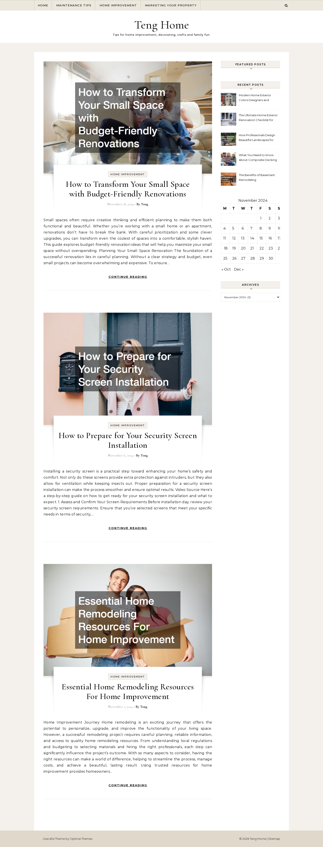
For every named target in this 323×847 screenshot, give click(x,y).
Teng (144, 204)
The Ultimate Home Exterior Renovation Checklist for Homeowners (258, 118)
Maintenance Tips (73, 5)
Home (43, 5)
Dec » (239, 269)
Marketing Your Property (171, 5)
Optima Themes (81, 838)
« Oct (226, 269)
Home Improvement (118, 5)
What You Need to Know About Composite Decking (258, 157)
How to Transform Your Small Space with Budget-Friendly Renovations (128, 189)
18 (226, 248)
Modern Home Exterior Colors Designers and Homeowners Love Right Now (256, 98)
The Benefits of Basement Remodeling (257, 177)
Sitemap (274, 838)
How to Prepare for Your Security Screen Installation (128, 440)
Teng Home (161, 25)
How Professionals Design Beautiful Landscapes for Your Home (257, 138)
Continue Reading (128, 276)
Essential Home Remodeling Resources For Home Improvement (128, 691)
